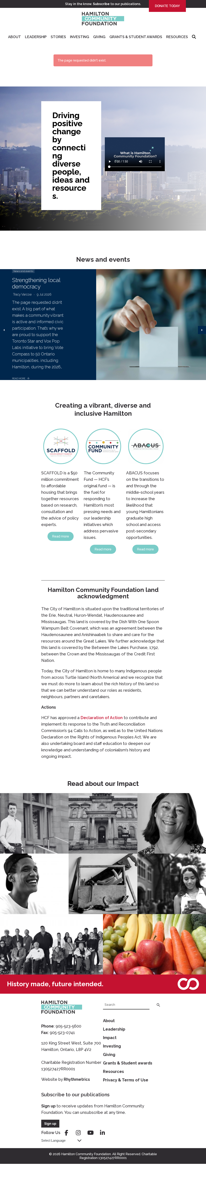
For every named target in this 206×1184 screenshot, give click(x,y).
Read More (18, 378)
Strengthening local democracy (36, 283)
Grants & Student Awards (135, 37)
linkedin (103, 1133)
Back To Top (193, 1162)
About (14, 37)
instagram (78, 1133)
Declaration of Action (101, 717)
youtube (91, 1133)
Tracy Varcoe (22, 294)
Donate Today (167, 6)
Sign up (48, 1106)
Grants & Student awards (127, 1063)
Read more (60, 536)
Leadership (36, 37)
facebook (66, 1133)
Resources (177, 37)
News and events (23, 271)
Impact (109, 1037)
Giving (99, 37)
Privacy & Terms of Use (125, 1080)
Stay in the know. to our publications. (103, 4)
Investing (79, 37)
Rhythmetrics (77, 1079)
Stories (58, 37)
